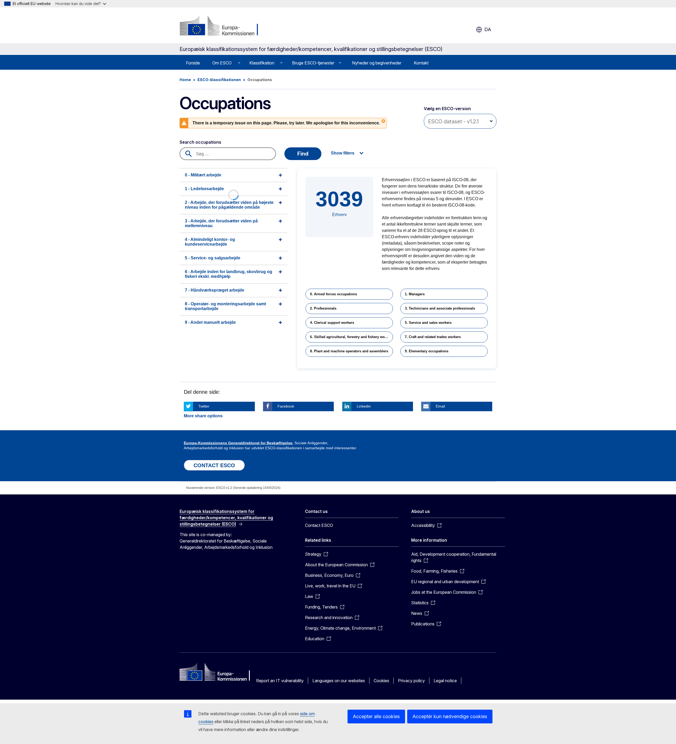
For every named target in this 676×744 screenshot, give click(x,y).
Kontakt (421, 62)
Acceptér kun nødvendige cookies (449, 716)
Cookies (381, 680)
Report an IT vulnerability (280, 680)
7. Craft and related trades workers (433, 337)
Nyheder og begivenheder (376, 62)
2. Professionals (323, 308)
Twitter (203, 406)
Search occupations (200, 142)
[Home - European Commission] (222, 26)
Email (440, 406)
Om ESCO (222, 62)
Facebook (286, 406)
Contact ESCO (319, 525)
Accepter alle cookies (376, 716)
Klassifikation (261, 62)
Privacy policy (411, 680)
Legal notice (445, 680)
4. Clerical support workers (332, 323)
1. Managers (415, 294)
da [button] (487, 29)
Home (185, 79)
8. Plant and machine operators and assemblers (349, 351)
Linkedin (364, 406)
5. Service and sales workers (428, 323)
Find (302, 154)
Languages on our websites (338, 680)
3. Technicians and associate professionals (440, 308)
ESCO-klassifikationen (219, 79)
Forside (193, 62)
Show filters (342, 153)
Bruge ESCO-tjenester (313, 62)
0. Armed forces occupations (333, 294)
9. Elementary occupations (426, 351)
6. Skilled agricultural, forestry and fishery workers (351, 337)
